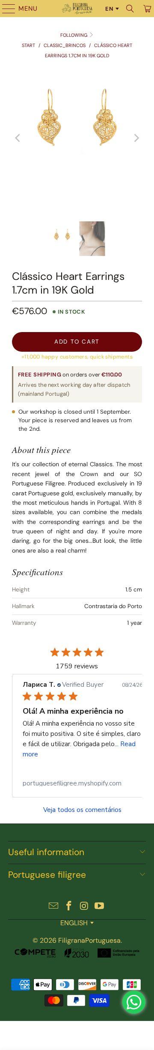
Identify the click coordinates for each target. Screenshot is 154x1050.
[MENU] (4, 8)
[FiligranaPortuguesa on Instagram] (84, 907)
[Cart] (146, 8)
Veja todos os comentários (82, 810)
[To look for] (130, 8)
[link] (82, 783)
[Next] (135, 138)
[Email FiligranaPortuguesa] (53, 907)
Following (74, 35)
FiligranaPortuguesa (89, 940)
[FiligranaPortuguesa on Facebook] (68, 907)
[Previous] (18, 138)
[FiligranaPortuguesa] (77, 8)
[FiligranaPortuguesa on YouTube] (99, 907)
